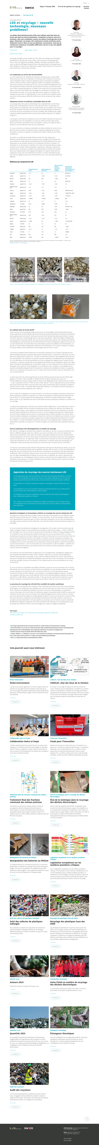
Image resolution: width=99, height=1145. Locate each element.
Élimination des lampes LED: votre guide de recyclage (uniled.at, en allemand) (34, 613)
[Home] (22, 7)
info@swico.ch (76, 1133)
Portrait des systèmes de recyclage (69, 6)
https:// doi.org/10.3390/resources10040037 (43, 635)
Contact (86, 8)
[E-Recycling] (15, 1128)
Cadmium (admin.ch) (16, 615)
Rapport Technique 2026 (47, 6)
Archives (86, 6)
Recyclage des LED (28, 15)
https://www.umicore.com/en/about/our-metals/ (29, 637)
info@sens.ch (75, 1129)
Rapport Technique (15, 15)
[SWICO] (29, 1128)
